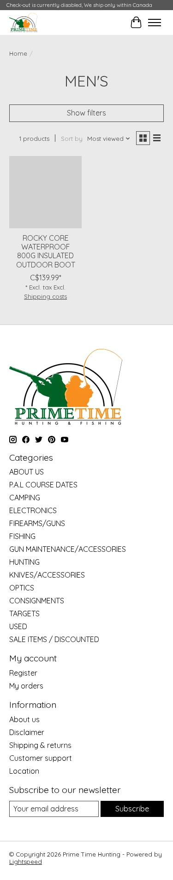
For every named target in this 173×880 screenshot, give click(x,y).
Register (23, 672)
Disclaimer (26, 732)
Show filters (86, 112)
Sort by (72, 138)
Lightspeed (25, 861)
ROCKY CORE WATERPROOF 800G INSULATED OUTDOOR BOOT (45, 251)
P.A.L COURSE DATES (43, 484)
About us (24, 719)
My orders (26, 685)
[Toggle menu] (154, 22)
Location (24, 771)
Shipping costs (45, 296)
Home (18, 53)
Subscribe (132, 808)
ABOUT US (26, 471)
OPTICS (21, 587)
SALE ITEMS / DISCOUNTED (54, 639)
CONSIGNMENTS (36, 600)
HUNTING (24, 562)
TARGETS (24, 613)
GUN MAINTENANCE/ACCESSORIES (67, 549)
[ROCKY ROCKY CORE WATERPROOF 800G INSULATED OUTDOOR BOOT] (45, 192)
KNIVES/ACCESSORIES (47, 574)
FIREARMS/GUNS (37, 523)
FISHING (22, 536)
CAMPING (24, 497)
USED (18, 626)
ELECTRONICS (33, 510)
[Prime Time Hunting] (23, 22)
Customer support (40, 758)
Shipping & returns (40, 745)
